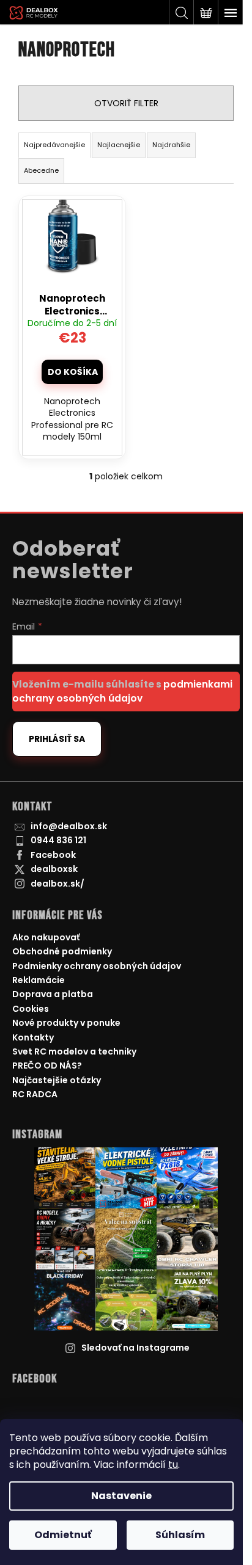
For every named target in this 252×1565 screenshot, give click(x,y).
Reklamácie (38, 980)
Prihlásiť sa (57, 739)
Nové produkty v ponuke (66, 1023)
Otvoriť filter (126, 103)
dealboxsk (54, 869)
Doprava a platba (52, 994)
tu (173, 1465)
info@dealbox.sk (69, 826)
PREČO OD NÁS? (47, 1065)
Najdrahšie (171, 145)
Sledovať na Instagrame (135, 1348)
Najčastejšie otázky (56, 1080)
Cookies (30, 1009)
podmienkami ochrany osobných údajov (122, 691)
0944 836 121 (58, 840)
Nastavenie (121, 1496)
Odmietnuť (63, 1535)
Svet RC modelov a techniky (74, 1051)
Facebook (53, 855)
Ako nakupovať (46, 937)
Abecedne (41, 170)
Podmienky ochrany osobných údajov (96, 966)
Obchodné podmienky (62, 951)
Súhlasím (180, 1535)
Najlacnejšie (118, 145)
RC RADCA (34, 1094)
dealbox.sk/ (57, 883)
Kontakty (33, 1037)
